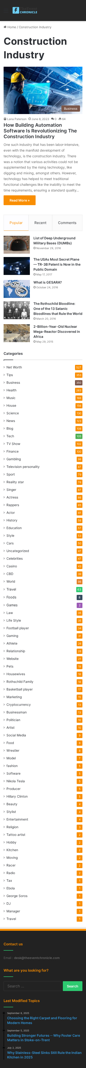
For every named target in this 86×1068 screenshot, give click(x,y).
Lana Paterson (17, 119)
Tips (9, 375)
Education (14, 528)
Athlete (11, 643)
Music (11, 398)
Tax (9, 880)
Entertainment (17, 819)
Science (12, 413)
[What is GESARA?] (17, 289)
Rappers (12, 505)
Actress (12, 497)
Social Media (16, 735)
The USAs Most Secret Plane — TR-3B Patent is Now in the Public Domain (57, 264)
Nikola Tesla (15, 781)
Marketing (14, 697)
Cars (10, 543)
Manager (13, 911)
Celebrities (14, 558)
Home (11, 27)
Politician (13, 720)
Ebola (10, 888)
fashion (12, 766)
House (11, 405)
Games (11, 605)
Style (10, 535)
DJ (8, 903)
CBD (9, 574)
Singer (11, 490)
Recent (40, 222)
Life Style (13, 620)
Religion (12, 827)
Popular (16, 222)
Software (13, 773)
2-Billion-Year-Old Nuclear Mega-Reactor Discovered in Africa (56, 331)
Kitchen (12, 850)
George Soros (16, 896)
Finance (12, 451)
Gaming (12, 636)
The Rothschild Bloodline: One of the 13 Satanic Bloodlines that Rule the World (57, 308)
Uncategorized (17, 551)
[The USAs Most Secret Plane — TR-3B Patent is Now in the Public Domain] (17, 266)
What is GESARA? (47, 282)
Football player (17, 628)
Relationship (15, 651)
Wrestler (12, 750)
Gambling (13, 459)
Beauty (11, 804)
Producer (13, 789)
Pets (9, 666)
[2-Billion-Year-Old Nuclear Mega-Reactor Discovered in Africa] (17, 333)
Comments (67, 222)
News (10, 421)
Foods (11, 597)
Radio (10, 873)
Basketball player (19, 689)
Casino (11, 566)
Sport (10, 474)
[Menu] (6, 12)
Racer (11, 865)
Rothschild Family (19, 682)
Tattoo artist (15, 835)
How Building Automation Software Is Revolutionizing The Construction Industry (40, 130)
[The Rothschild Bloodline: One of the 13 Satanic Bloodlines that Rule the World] (17, 310)
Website (12, 659)
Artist (10, 727)
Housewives (15, 674)
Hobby (11, 842)
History (11, 520)
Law (9, 613)
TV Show (13, 444)
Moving (12, 858)
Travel (11, 589)
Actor (10, 513)
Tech (10, 436)
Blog (9, 428)
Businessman (16, 712)
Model (11, 758)
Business (13, 382)
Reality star (15, 482)
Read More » (20, 200)
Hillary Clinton (17, 796)
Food (10, 743)
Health (11, 390)
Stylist (11, 812)
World (10, 581)
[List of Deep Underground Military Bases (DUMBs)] (17, 245)
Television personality (23, 467)
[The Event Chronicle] (25, 10)
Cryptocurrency (18, 705)
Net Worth (14, 367)
